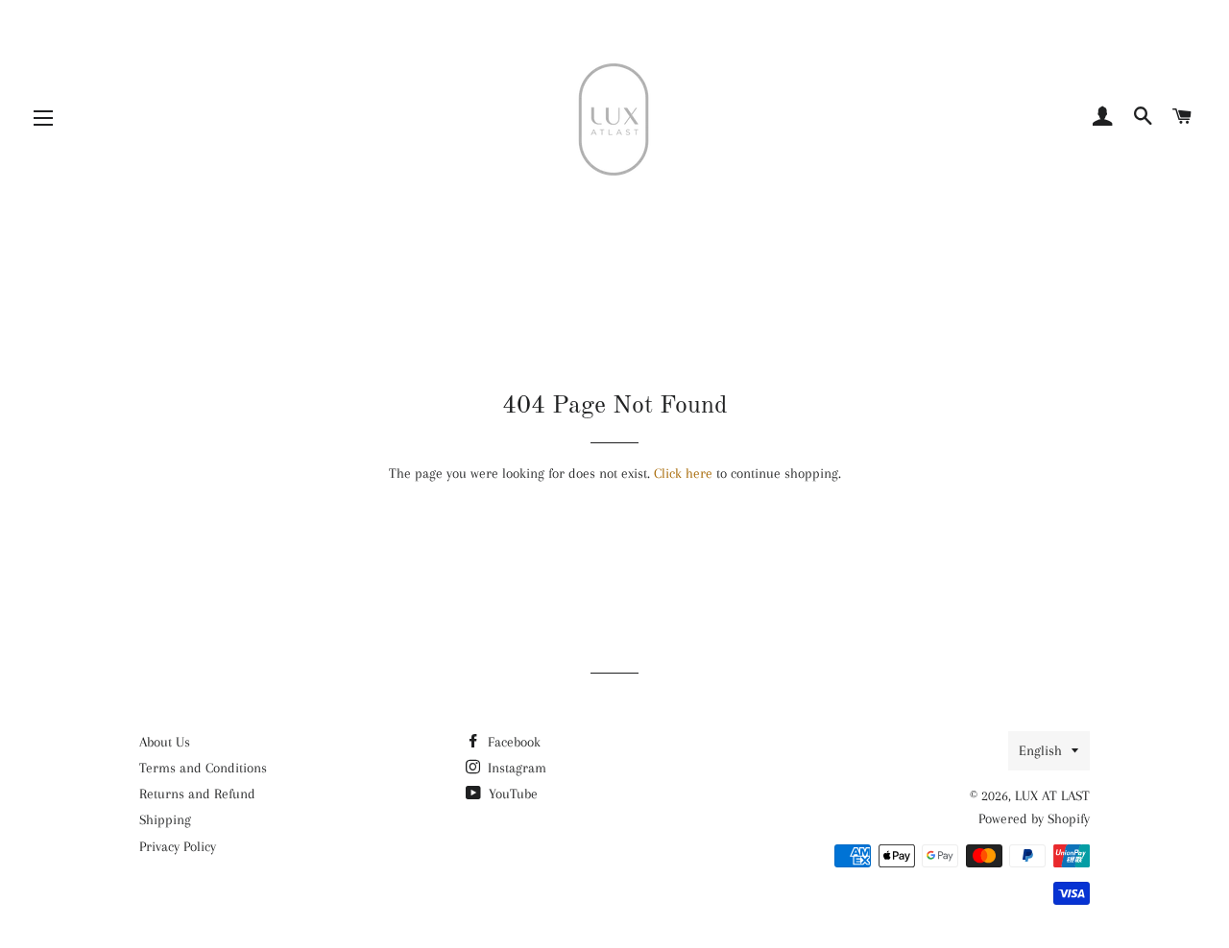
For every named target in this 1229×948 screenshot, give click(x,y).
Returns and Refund (197, 793)
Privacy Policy (177, 846)
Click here (683, 473)
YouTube (511, 793)
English (1040, 750)
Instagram (515, 767)
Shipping (165, 819)
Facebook (512, 741)
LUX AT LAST (1052, 795)
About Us (164, 741)
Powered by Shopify (1034, 818)
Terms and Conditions (203, 767)
